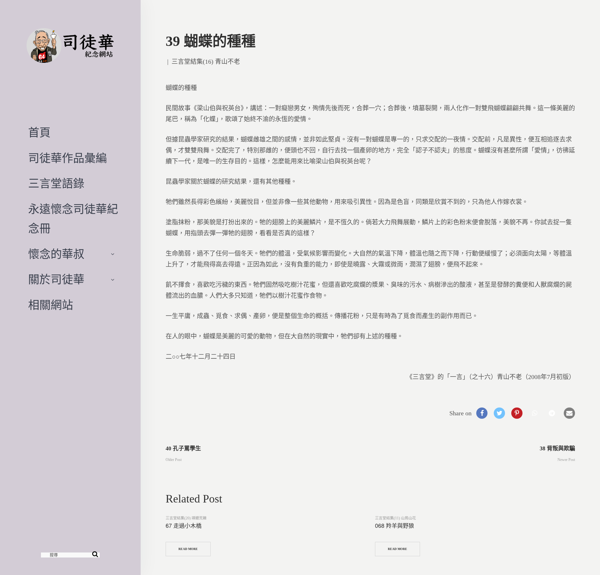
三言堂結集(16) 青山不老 (206, 61)
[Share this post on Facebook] (482, 413)
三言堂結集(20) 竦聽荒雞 (186, 518)
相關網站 (50, 305)
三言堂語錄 (56, 184)
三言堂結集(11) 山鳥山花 (395, 518)
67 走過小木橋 (184, 525)
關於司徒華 (56, 279)
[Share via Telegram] (552, 413)
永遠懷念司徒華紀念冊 (73, 219)
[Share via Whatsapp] (534, 413)
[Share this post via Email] (569, 413)
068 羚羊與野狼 (394, 525)
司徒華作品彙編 (67, 158)
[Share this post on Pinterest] (516, 413)
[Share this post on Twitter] (499, 413)
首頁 (39, 133)
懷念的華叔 (56, 254)
